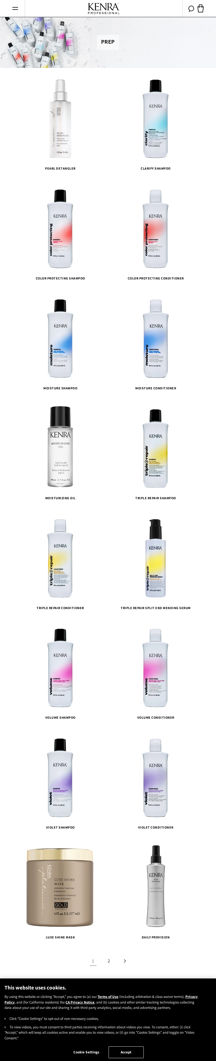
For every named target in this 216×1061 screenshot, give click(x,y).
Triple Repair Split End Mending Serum (156, 607)
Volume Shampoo (60, 717)
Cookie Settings (86, 1052)
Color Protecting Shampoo (60, 278)
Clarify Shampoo (156, 168)
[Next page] (125, 961)
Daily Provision (156, 937)
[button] (15, 8)
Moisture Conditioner (155, 388)
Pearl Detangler (60, 168)
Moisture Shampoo (60, 388)
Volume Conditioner (155, 717)
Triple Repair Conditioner (60, 607)
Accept (126, 1052)
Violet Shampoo (60, 827)
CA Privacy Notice (80, 1002)
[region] (108, 1019)
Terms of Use (108, 996)
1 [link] (93, 961)
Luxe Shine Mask (60, 937)
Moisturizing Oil (60, 498)
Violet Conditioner (156, 827)
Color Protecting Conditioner (156, 278)
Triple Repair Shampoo (155, 498)
